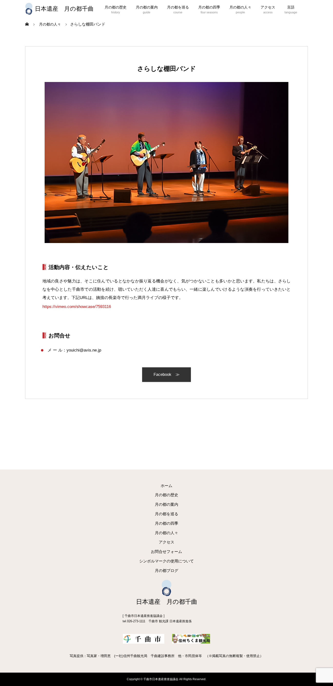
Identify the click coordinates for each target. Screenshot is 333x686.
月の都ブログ (166, 571)
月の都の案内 (147, 7)
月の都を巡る (178, 7)
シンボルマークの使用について (166, 561)
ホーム (166, 486)
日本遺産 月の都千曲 (64, 9)
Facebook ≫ (167, 374)
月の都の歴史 (116, 7)
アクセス (268, 7)
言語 (290, 7)
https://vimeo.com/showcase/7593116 (76, 306)
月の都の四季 (209, 7)
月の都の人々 (240, 7)
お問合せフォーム (166, 552)
